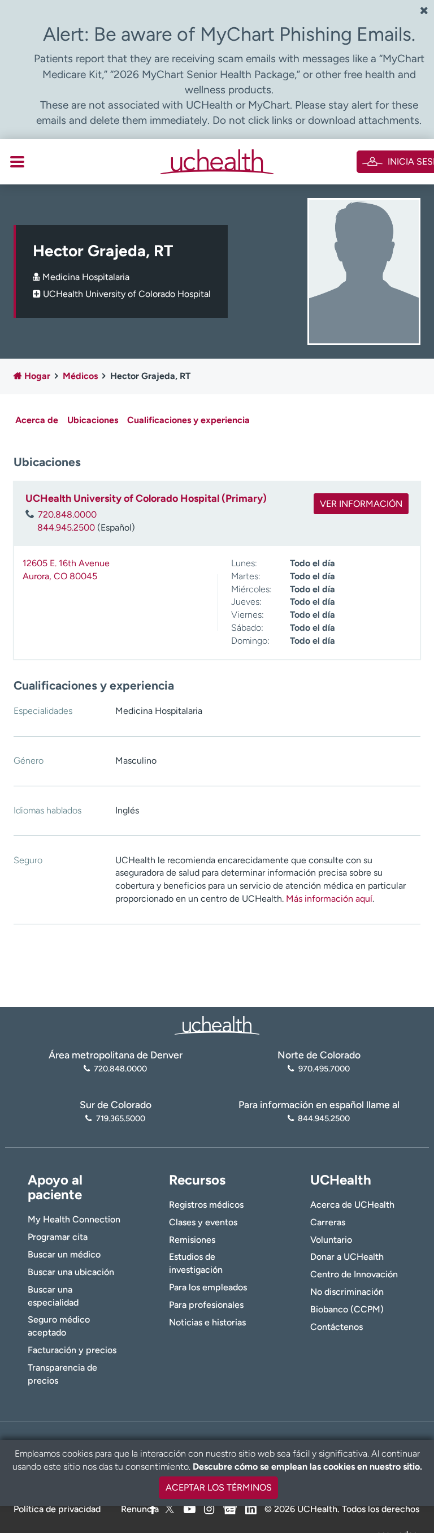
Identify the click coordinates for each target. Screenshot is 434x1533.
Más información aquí (329, 898)
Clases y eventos (203, 1222)
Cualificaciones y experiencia (188, 420)
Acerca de (36, 420)
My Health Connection (74, 1219)
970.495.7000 (323, 1068)
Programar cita (58, 1236)
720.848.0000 (67, 514)
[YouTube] (190, 1509)
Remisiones (192, 1239)
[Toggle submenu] (17, 161)
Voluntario (331, 1239)
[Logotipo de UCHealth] (217, 1024)
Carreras (327, 1222)
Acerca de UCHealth (352, 1204)
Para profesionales (206, 1304)
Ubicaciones (92, 420)
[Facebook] (152, 1509)
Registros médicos (206, 1204)
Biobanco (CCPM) (347, 1309)
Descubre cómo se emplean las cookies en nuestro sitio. (307, 1466)
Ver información (361, 503)
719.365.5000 (120, 1118)
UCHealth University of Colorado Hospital (127, 293)
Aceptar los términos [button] (219, 1487)
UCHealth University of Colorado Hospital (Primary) (146, 498)
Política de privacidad (57, 1509)
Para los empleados (208, 1287)
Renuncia (140, 1509)
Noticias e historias (207, 1322)
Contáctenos (336, 1326)
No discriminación (347, 1291)
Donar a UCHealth (347, 1256)
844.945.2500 (66, 527)
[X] (169, 1509)
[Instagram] (209, 1509)
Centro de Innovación (354, 1274)
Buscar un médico (64, 1254)
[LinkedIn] (251, 1507)
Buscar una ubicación (71, 1272)
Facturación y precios (72, 1350)
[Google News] (230, 1507)
